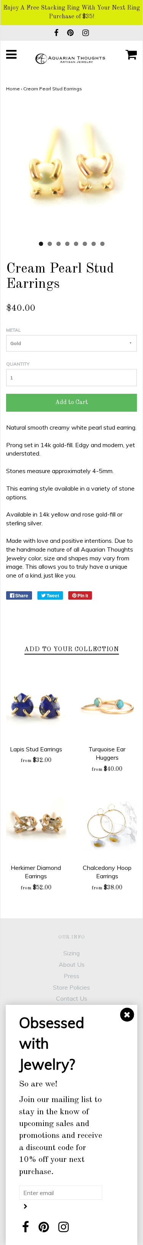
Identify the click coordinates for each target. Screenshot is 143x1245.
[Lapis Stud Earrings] (36, 707)
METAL (13, 330)
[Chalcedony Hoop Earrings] (107, 826)
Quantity (17, 364)
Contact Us (71, 998)
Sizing (71, 953)
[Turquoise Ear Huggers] (107, 707)
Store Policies (71, 987)
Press (71, 976)
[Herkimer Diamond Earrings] (36, 826)
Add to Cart (71, 402)
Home (13, 88)
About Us (72, 964)
